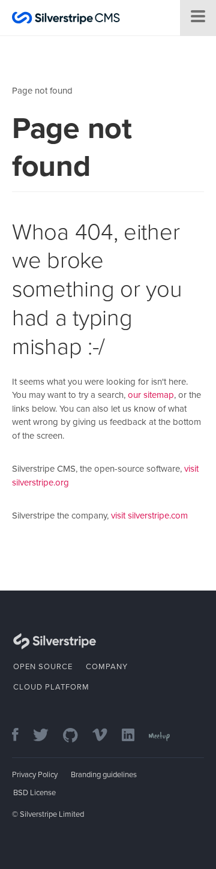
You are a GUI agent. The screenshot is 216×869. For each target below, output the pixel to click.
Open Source (43, 667)
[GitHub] (76, 736)
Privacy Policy (35, 775)
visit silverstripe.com (149, 515)
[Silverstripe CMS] (66, 19)
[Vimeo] (105, 736)
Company (107, 667)
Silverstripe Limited (52, 814)
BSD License (34, 793)
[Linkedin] (134, 736)
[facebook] (21, 736)
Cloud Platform (51, 687)
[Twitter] (47, 736)
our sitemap (151, 394)
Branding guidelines (104, 775)
